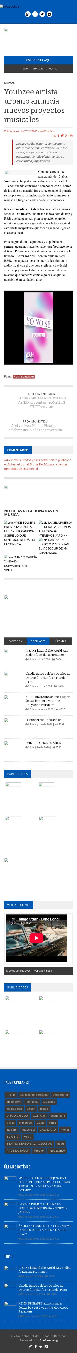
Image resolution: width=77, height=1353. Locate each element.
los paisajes (14, 1108)
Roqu (60, 1143)
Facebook (15, 641)
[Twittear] (62, 135)
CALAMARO (48, 1129)
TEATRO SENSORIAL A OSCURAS (29, 1143)
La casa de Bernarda (34, 1094)
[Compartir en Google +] (66, 135)
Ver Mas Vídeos (43, 970)
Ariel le (11, 1094)
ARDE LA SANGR (18, 1150)
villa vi (28, 1136)
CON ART (39, 1115)
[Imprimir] (71, 135)
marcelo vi (28, 1129)
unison (31, 1108)
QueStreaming (48, 1340)
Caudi (40, 1122)
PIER (52, 1122)
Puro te (39, 1150)
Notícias (38, 68)
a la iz (10, 1122)
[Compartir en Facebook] (58, 135)
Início (24, 68)
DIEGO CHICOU (17, 1115)
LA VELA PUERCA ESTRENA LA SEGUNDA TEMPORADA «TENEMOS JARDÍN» (43, 1208)
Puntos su (31, 1101)
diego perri (14, 1101)
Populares (38, 641)
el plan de (25, 1122)
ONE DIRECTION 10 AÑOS (43, 743)
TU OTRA (13, 1136)
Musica (52, 68)
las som (12, 1129)
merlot (65, 1129)
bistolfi (44, 1108)
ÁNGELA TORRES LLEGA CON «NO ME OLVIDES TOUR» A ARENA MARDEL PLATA (44, 1230)
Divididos (49, 1101)
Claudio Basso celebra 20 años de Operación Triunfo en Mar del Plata (47, 677)
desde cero (58, 1115)
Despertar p (60, 1094)
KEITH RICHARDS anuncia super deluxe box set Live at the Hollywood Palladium (47, 701)
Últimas (60, 641)
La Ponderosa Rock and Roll (44, 720)
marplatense (57, 1150)
